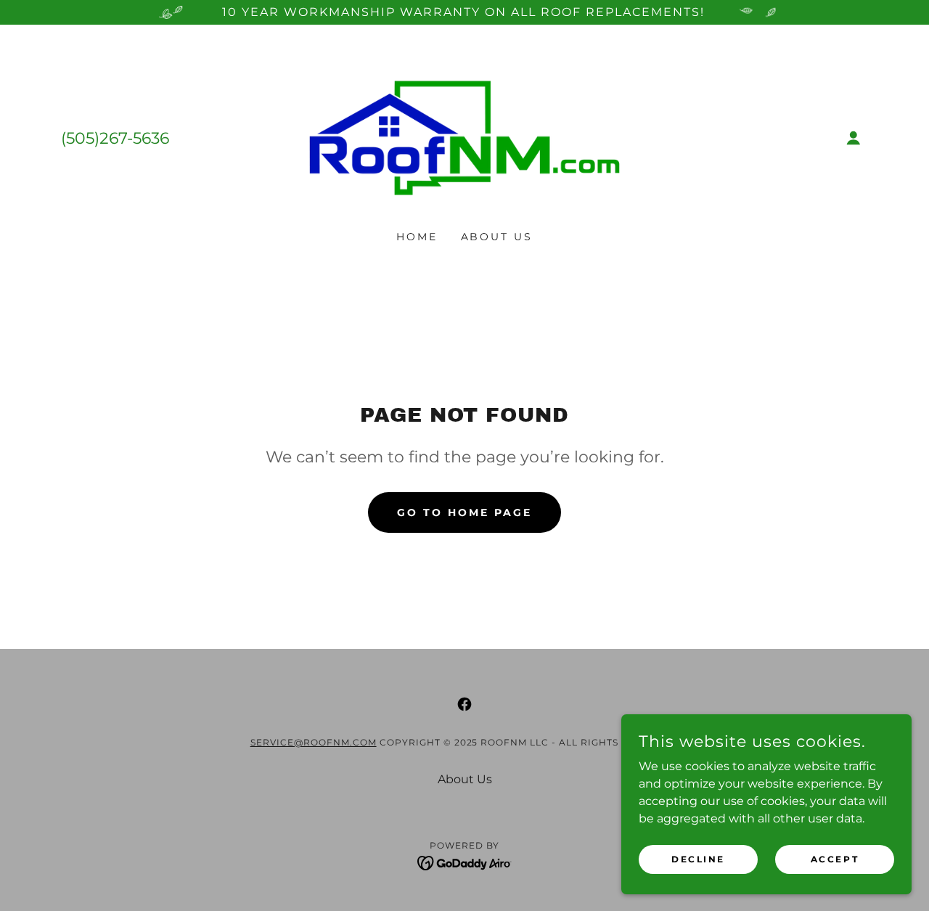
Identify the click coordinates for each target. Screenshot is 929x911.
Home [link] (417, 236)
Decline (698, 859)
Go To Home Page (464, 512)
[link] (464, 137)
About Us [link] (497, 236)
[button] (853, 137)
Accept (835, 859)
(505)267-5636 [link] (115, 138)
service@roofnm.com (313, 742)
